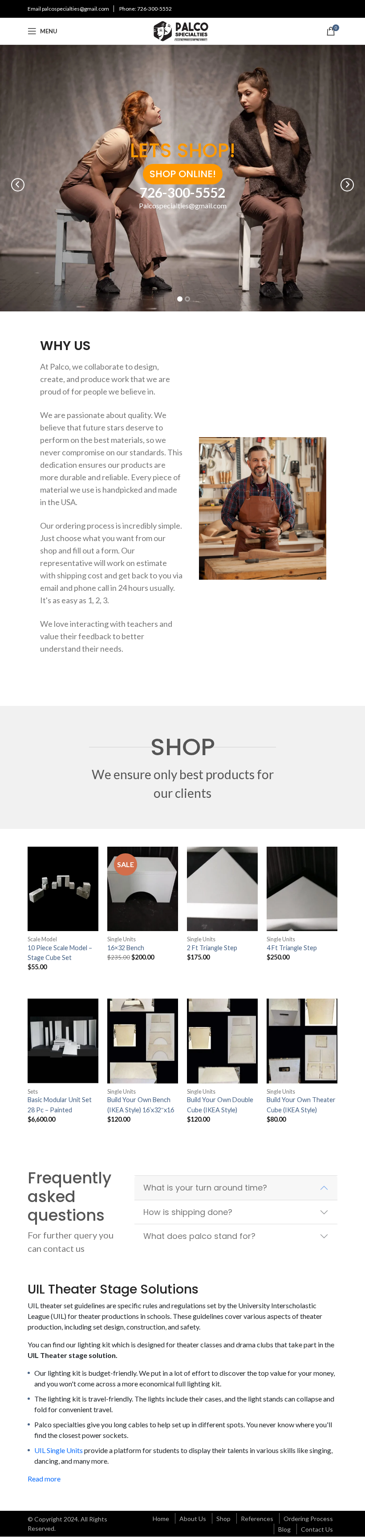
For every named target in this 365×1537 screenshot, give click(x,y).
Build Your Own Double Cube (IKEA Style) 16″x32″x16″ (220, 1109)
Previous (17, 184)
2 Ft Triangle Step (212, 948)
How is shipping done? (187, 1212)
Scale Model (42, 939)
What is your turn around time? (205, 1187)
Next (347, 184)
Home (161, 1518)
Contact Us (317, 1529)
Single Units (121, 939)
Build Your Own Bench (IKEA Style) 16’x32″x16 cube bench (140, 1109)
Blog (284, 1529)
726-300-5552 (154, 8)
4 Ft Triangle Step (292, 948)
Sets (33, 1091)
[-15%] (142, 889)
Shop (223, 1518)
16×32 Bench (125, 948)
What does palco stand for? (199, 1236)
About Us (192, 1518)
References (257, 1518)
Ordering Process (308, 1518)
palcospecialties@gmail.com (75, 8)
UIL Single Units (58, 1450)
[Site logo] (182, 30)
